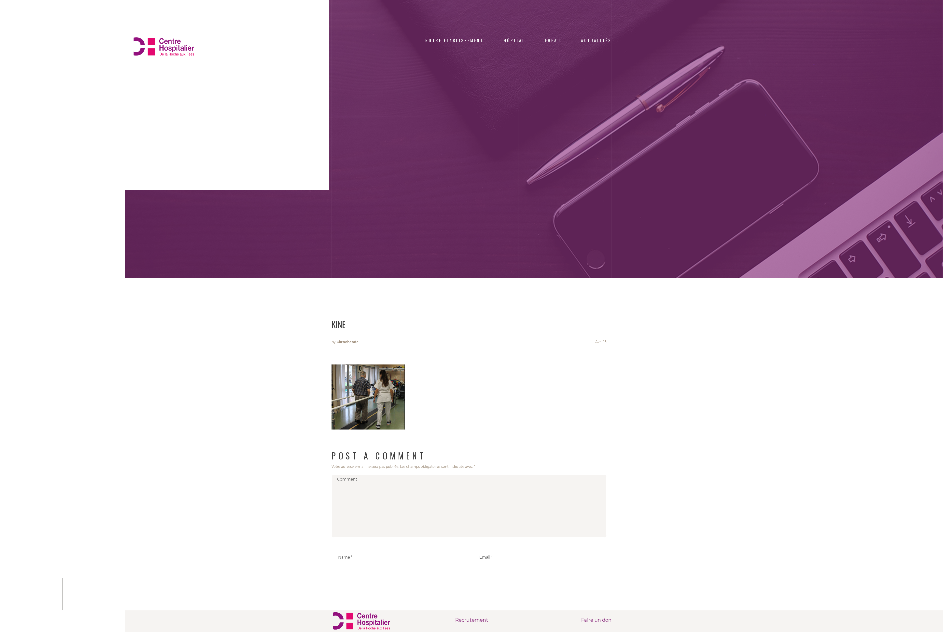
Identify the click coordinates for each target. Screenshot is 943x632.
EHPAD (553, 40)
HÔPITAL (514, 40)
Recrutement (471, 620)
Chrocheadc (347, 342)
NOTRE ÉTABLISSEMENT (454, 40)
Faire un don (596, 620)
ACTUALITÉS (596, 40)
